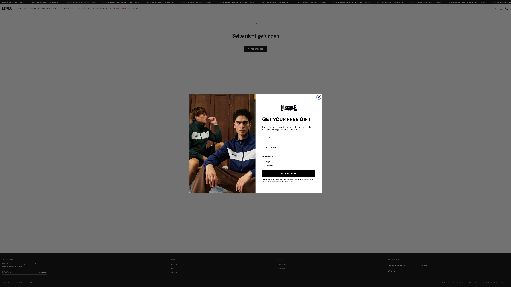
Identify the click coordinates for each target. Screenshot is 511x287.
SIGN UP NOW (289, 173)
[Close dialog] (319, 97)
